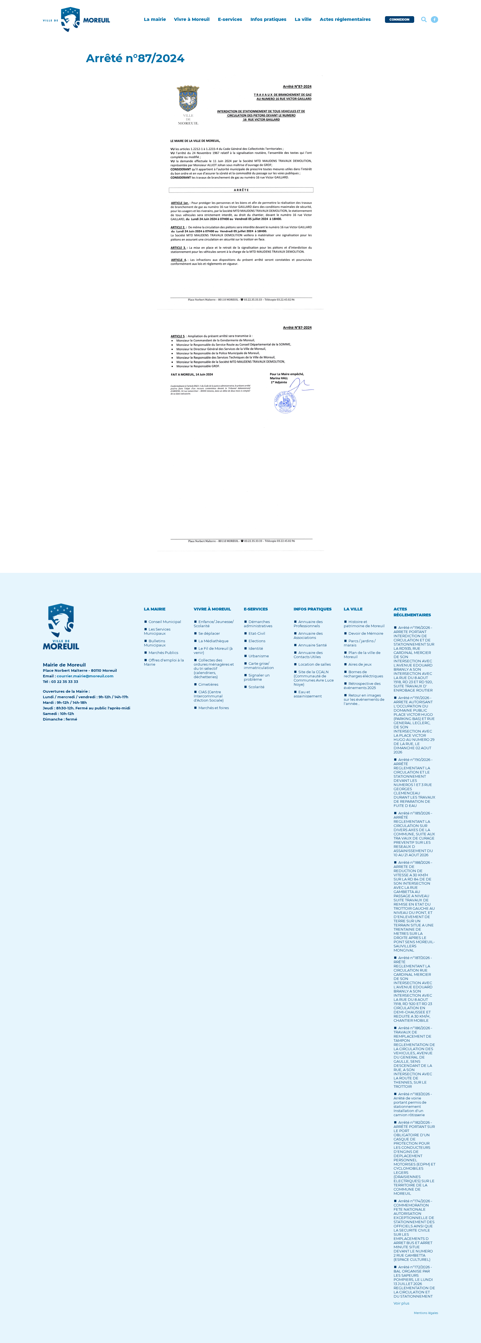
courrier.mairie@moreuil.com (85, 676)
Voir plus (401, 1303)
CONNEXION (399, 19)
